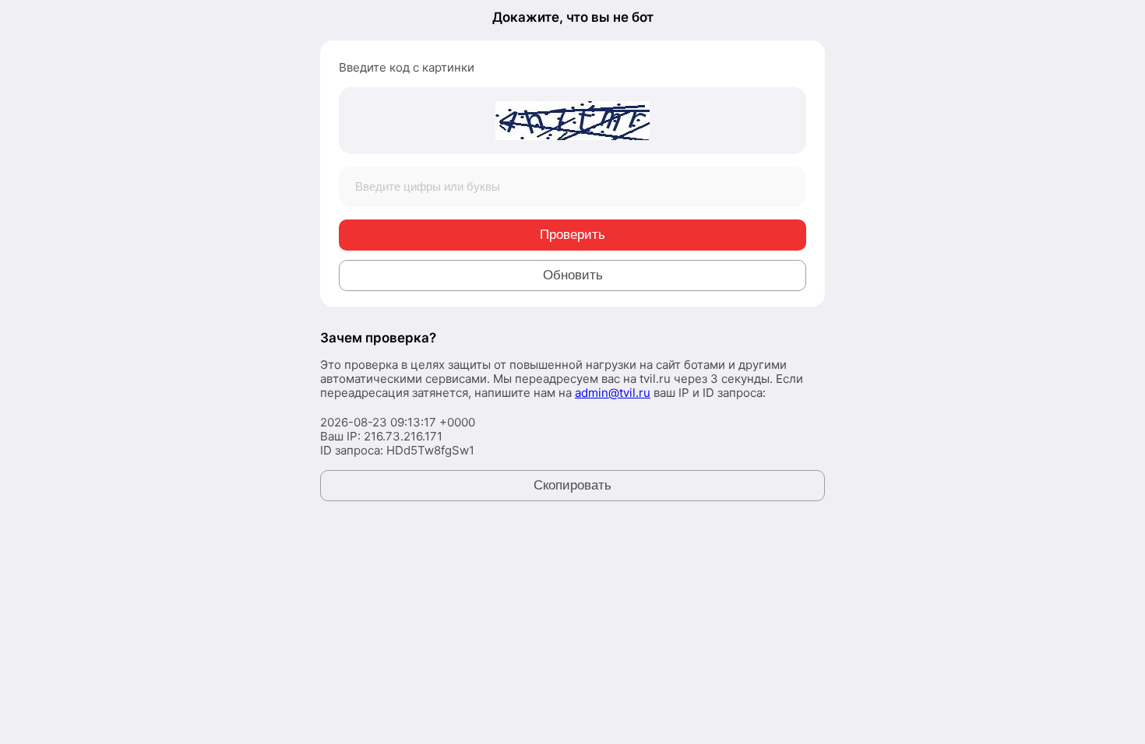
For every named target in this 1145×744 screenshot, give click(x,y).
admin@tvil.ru (612, 392)
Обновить (573, 275)
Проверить (572, 234)
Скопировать (572, 485)
